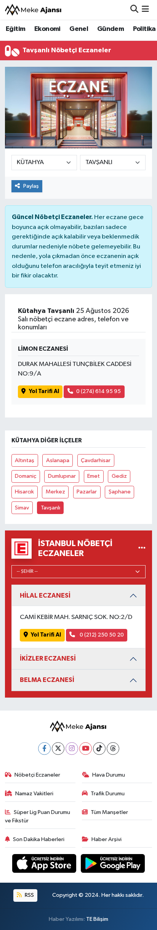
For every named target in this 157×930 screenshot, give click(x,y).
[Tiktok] (99, 748)
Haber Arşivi (106, 839)
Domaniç (25, 476)
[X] (58, 748)
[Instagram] (72, 748)
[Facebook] (44, 748)
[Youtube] (85, 748)
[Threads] (113, 748)
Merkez (55, 492)
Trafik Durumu (108, 793)
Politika (144, 29)
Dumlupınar (62, 476)
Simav (22, 508)
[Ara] (134, 9)
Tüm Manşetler (109, 812)
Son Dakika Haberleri (38, 839)
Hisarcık (24, 492)
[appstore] (45, 865)
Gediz (119, 476)
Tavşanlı (50, 508)
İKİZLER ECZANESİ (48, 658)
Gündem (110, 29)
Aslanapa (57, 460)
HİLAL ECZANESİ (45, 595)
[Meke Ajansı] (33, 10)
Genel (78, 29)
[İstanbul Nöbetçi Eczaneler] (142, 548)
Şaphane (120, 492)
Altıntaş (24, 460)
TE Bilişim (97, 919)
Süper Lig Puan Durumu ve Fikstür (37, 816)
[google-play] (113, 865)
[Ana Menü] (145, 9)
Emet (93, 476)
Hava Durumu (108, 775)
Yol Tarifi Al (44, 391)
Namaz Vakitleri (34, 793)
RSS (29, 895)
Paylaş (31, 186)
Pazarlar (87, 492)
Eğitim (15, 29)
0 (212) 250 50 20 (101, 635)
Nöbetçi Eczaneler (37, 775)
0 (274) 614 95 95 (98, 391)
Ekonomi (47, 29)
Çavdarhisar (96, 460)
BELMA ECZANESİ (47, 680)
